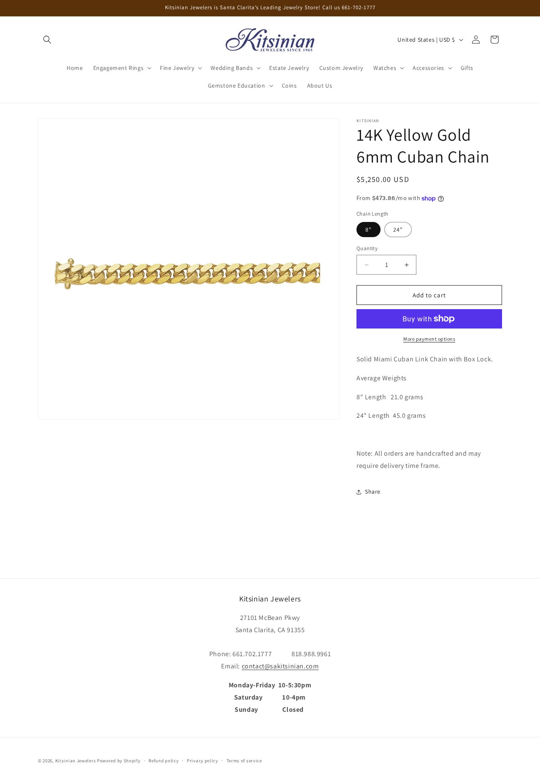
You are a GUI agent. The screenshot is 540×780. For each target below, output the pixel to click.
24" (398, 229)
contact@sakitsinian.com (280, 666)
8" (368, 229)
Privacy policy (202, 760)
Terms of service (244, 760)
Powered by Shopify (118, 761)
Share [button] (373, 491)
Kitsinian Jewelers (75, 761)
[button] (47, 39)
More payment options (429, 339)
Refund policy (163, 760)
